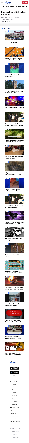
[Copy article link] (9, 21)
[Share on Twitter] (7, 21)
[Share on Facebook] (5, 21)
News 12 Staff (4, 17)
